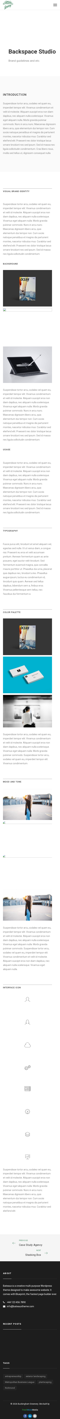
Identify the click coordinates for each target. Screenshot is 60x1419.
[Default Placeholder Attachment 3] (27, 837)
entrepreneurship (13, 1376)
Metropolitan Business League (19, 1382)
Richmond (10, 1388)
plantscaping (45, 1382)
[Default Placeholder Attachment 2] (27, 871)
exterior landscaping (36, 1376)
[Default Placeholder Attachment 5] (27, 804)
